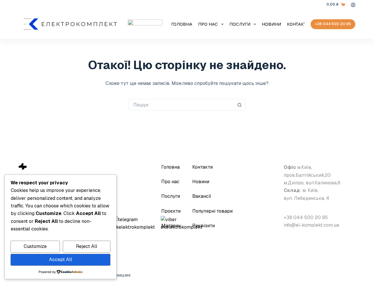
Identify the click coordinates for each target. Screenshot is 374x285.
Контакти (298, 24)
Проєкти (171, 211)
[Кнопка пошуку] (239, 105)
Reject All (86, 246)
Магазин (171, 226)
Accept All (60, 259)
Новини (271, 24)
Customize (35, 246)
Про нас (208, 24)
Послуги (239, 24)
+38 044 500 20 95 (333, 23)
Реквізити (203, 226)
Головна (181, 24)
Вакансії (201, 196)
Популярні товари (212, 211)
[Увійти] (353, 5)
